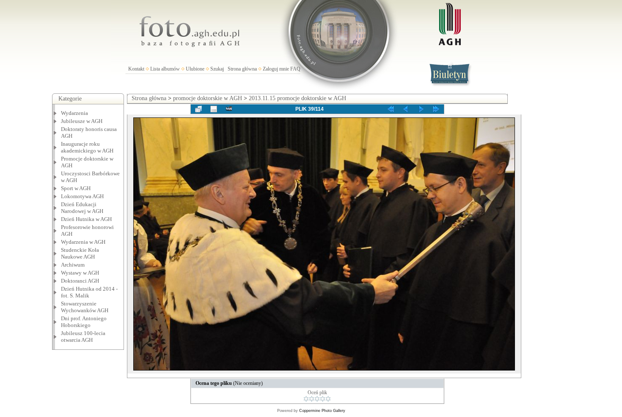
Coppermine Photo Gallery (322, 411)
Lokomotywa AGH (82, 196)
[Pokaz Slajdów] (229, 109)
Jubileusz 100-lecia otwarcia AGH (83, 336)
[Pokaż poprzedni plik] (405, 109)
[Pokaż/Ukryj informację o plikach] (213, 109)
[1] (306, 399)
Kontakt (136, 69)
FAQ (295, 69)
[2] (311, 399)
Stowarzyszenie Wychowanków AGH (84, 306)
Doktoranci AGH (80, 281)
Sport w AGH (76, 188)
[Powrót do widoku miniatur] (198, 109)
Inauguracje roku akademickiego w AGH (87, 147)
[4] (322, 399)
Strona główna (242, 69)
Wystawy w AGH (80, 273)
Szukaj (217, 69)
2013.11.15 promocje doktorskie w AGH (297, 98)
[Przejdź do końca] (436, 109)
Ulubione (195, 69)
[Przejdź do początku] (390, 109)
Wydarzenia (74, 113)
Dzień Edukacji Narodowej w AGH (82, 207)
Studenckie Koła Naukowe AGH (80, 253)
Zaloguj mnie (276, 69)
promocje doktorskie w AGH (207, 98)
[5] (328, 399)
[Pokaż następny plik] (421, 109)
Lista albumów (165, 69)
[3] (317, 399)
